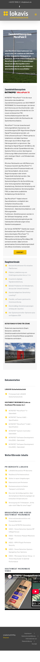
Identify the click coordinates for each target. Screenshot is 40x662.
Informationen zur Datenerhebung (29, 640)
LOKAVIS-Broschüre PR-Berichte (20, 471)
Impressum (28, 633)
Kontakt (34, 644)
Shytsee (6, 637)
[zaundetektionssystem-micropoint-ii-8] (24, 353)
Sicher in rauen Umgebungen (19, 478)
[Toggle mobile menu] (36, 14)
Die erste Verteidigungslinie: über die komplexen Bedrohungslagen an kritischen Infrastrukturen (22, 495)
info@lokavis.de (26, 2)
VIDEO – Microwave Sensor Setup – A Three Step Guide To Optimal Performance (22, 558)
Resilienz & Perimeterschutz (19, 474)
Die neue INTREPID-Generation (20, 525)
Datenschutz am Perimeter (18, 482)
